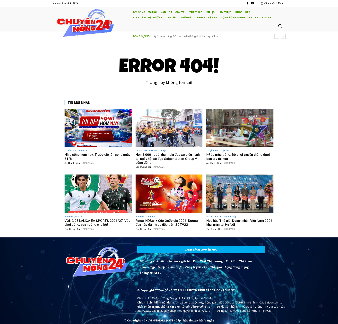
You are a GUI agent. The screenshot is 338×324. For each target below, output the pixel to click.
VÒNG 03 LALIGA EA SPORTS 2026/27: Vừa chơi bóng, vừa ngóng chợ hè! (97, 222)
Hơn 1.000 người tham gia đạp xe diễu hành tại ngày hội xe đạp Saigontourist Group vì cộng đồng (168, 159)
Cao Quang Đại (143, 166)
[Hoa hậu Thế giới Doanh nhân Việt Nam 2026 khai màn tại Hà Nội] (239, 194)
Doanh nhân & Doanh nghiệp (151, 150)
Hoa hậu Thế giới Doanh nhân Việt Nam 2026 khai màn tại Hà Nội (239, 222)
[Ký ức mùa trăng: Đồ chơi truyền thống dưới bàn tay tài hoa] (239, 128)
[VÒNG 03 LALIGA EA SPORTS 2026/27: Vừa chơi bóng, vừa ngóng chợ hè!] (98, 194)
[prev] (276, 36)
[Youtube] (252, 3)
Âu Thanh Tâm (72, 162)
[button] (280, 25)
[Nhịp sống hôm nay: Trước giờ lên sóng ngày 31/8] (98, 128)
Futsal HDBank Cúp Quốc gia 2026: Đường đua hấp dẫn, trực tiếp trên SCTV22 (167, 222)
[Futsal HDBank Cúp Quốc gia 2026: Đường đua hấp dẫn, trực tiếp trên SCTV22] (169, 194)
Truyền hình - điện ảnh (76, 150)
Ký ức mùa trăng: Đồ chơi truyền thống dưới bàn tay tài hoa (186, 36)
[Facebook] (247, 3)
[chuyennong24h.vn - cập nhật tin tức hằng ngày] (90, 23)
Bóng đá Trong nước (146, 216)
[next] (283, 36)
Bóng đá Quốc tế (73, 216)
